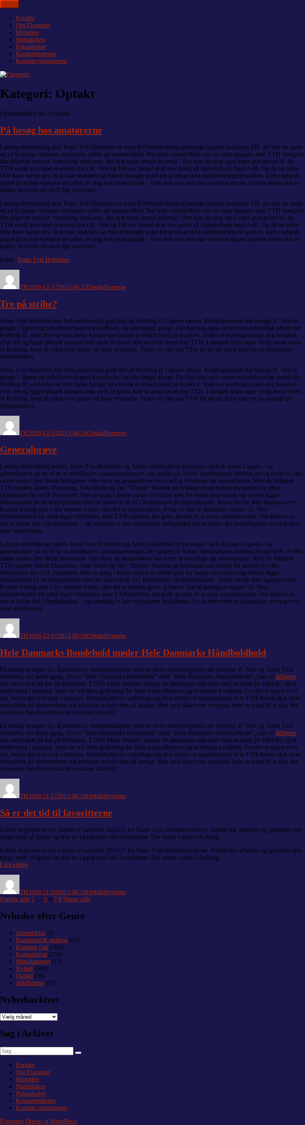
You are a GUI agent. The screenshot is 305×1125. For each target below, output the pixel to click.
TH (23, 287)
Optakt (95, 287)
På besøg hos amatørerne (51, 130)
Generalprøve (28, 449)
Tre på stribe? (28, 304)
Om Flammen (33, 25)
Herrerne (115, 287)
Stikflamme (30, 982)
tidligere (286, 676)
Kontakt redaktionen (41, 61)
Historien (27, 32)
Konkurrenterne (36, 53)
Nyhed (24, 968)
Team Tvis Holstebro (43, 259)
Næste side (77, 899)
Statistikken (30, 39)
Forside (25, 18)
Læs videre (14, 864)
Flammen (11, 1121)
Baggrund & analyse (42, 940)
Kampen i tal (32, 947)
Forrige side (15, 899)
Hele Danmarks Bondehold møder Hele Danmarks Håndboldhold (133, 652)
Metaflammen (33, 961)
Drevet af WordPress (51, 1121)
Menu (9, 4)
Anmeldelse (31, 932)
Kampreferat (31, 954)
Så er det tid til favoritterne (56, 813)
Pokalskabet (31, 46)
